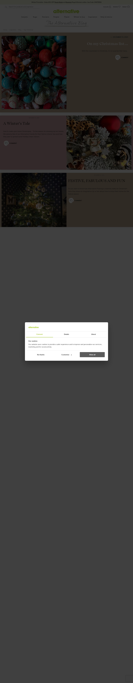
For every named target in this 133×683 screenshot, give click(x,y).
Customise (65, 355)
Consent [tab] (39, 334)
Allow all (92, 355)
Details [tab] (66, 334)
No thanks (40, 355)
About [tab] (93, 334)
